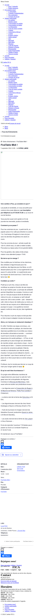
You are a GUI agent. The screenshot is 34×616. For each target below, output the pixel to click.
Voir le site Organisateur (21, 469)
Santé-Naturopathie (14, 50)
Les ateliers (11, 20)
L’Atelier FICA (21, 467)
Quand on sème (27, 412)
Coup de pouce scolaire (15, 28)
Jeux (9, 39)
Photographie (12, 49)
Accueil (7, 5)
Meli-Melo (11, 42)
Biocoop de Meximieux (17, 382)
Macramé (11, 40)
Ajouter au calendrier (12, 455)
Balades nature (12, 22)
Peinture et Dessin (13, 47)
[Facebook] (17, 444)
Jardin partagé (12, 37)
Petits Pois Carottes (23, 391)
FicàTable (4, 491)
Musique (11, 44)
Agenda (7, 55)
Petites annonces (13, 8)
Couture (10, 30)
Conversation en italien (15, 25)
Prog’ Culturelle (13, 6)
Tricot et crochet (13, 54)
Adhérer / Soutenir (10, 59)
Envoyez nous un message (9, 581)
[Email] (17, 441)
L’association (12, 11)
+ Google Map (21, 531)
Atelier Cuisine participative (13, 541)
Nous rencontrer (9, 57)
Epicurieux (26, 397)
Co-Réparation (12, 27)
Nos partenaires (13, 15)
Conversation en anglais (15, 23)
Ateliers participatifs (10, 18)
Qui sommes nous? (10, 10)
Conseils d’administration (15, 13)
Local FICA (4, 526)
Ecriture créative (13, 35)
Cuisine (10, 33)
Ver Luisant (28, 419)
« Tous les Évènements (9, 132)
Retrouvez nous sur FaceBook (10, 582)
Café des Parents (13, 45)
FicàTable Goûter (27, 541)
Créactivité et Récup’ (14, 32)
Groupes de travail (13, 16)
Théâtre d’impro (13, 52)
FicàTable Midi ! (5, 480)
